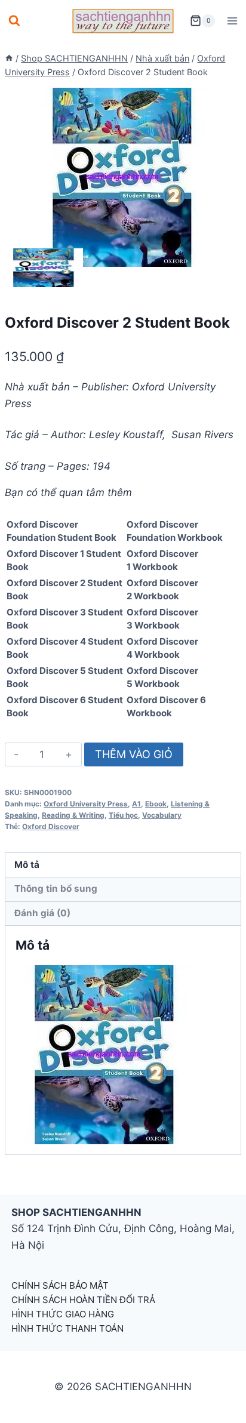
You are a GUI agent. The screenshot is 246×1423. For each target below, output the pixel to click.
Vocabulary (162, 815)
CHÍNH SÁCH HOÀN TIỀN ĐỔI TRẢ (83, 1299)
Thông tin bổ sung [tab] (55, 888)
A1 (136, 803)
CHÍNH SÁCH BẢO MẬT (60, 1285)
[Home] (9, 58)
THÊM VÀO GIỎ (134, 754)
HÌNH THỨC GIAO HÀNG (62, 1314)
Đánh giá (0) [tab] (42, 913)
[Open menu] (232, 20)
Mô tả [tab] (26, 864)
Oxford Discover (50, 826)
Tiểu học (123, 815)
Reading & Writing (73, 815)
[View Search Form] (14, 21)
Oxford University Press (86, 803)
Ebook (156, 803)
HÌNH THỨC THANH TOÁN (67, 1328)
